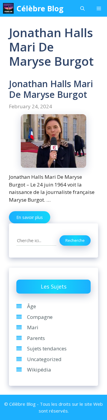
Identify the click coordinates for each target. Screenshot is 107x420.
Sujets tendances (47, 348)
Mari (32, 327)
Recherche (75, 240)
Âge (31, 306)
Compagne (40, 317)
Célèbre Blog (40, 8)
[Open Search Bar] (82, 8)
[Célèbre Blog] (8, 8)
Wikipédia (39, 369)
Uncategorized (44, 359)
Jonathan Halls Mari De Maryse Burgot (51, 89)
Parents (36, 338)
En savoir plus (29, 217)
